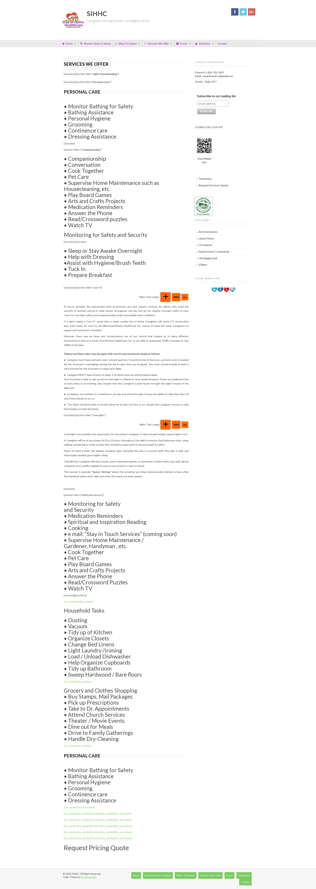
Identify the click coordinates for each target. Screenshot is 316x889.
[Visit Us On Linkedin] (232, 289)
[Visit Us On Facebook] (220, 289)
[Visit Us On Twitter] (214, 289)
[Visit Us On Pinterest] (226, 289)
